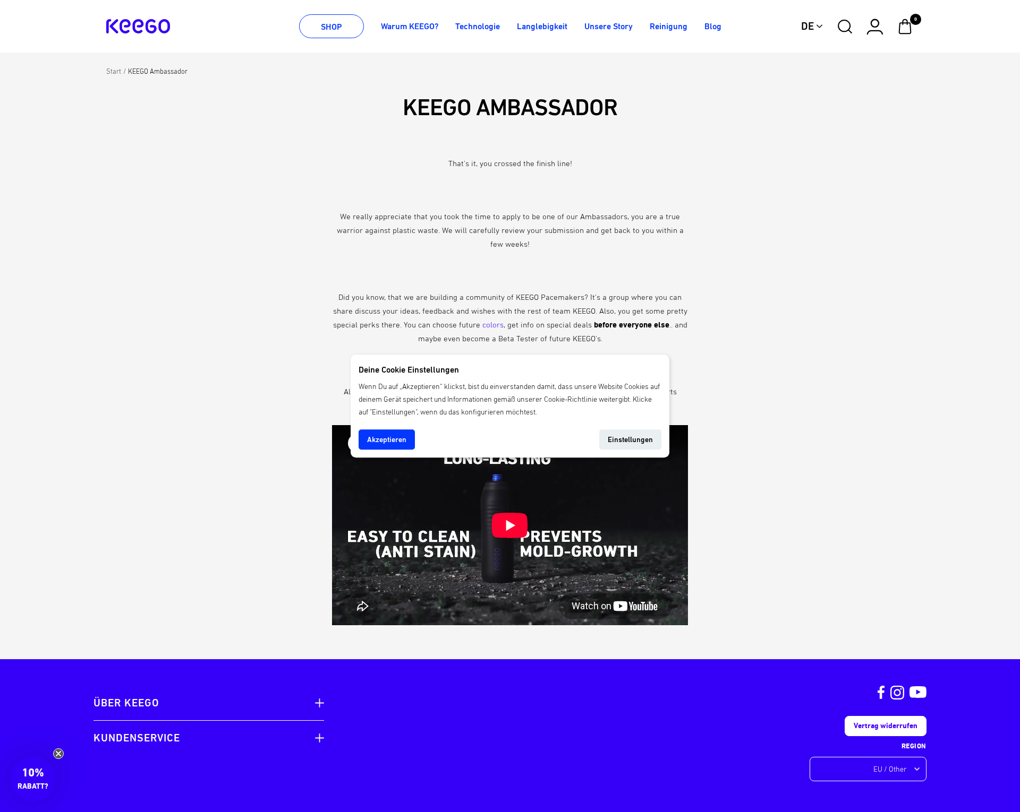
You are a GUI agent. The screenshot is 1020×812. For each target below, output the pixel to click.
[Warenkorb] (905, 26)
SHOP (331, 27)
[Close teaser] (58, 753)
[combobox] (812, 26)
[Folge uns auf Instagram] (897, 692)
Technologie (477, 26)
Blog (712, 26)
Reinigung (668, 26)
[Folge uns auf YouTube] (918, 692)
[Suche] (845, 26)
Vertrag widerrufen (885, 725)
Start (113, 71)
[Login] (874, 26)
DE (807, 26)
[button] (33, 779)
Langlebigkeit (542, 26)
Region (914, 746)
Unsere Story (608, 26)
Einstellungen (630, 439)
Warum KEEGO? (409, 26)
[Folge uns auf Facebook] (881, 692)
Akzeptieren (386, 439)
